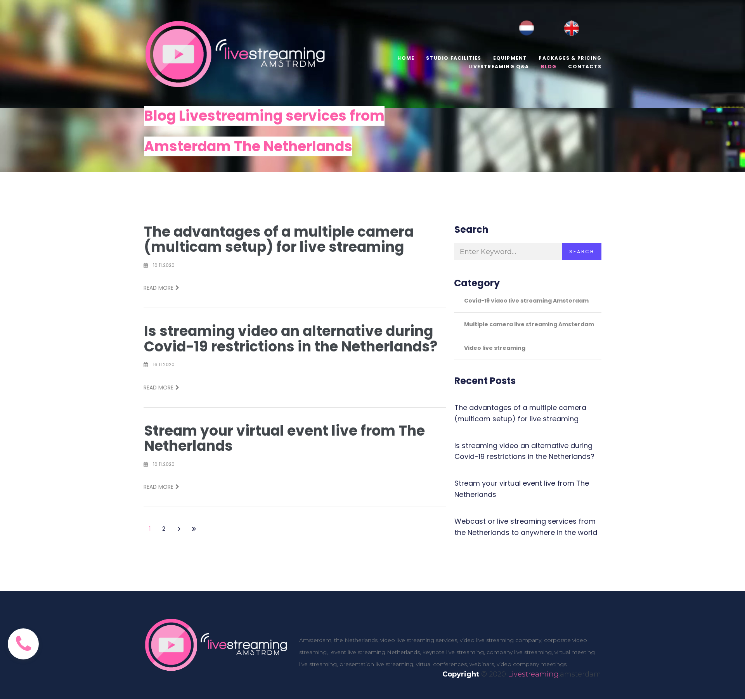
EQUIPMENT (510, 58)
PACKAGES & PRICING (570, 58)
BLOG (549, 66)
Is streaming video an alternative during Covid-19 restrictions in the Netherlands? (291, 338)
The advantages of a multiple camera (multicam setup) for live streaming (279, 239)
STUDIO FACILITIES (453, 58)
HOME (405, 58)
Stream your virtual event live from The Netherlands (284, 438)
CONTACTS (584, 66)
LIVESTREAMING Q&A (498, 66)
